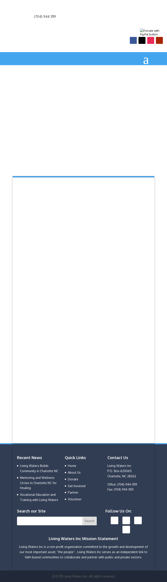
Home (72, 466)
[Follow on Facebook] (133, 40)
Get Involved (76, 486)
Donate (131, 420)
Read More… (53, 216)
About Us (74, 472)
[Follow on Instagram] (150, 40)
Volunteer (75, 499)
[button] (83, 154)
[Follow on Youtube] (159, 40)
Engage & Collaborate (43, 187)
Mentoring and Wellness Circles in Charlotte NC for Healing (38, 483)
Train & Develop (36, 234)
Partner (73, 492)
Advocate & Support (40, 280)
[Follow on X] (142, 40)
